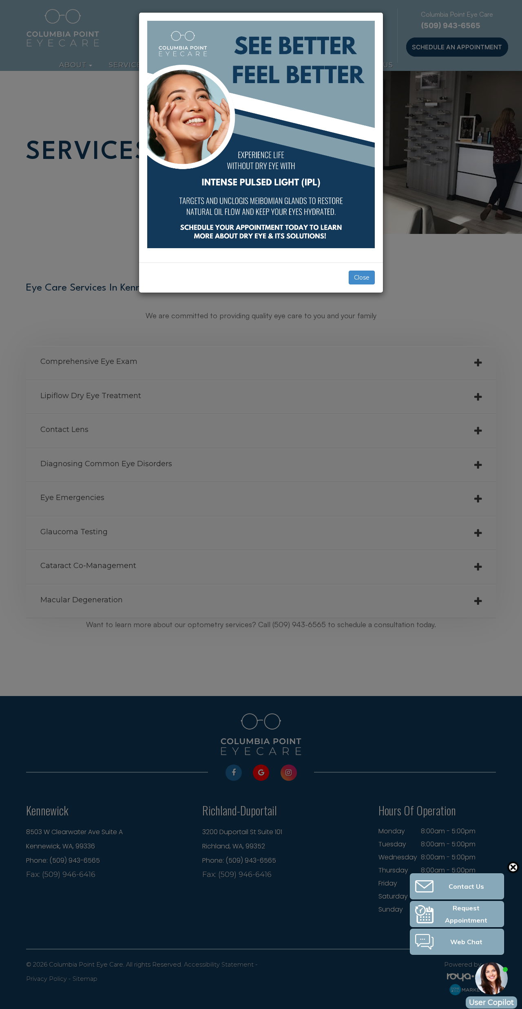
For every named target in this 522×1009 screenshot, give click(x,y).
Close (361, 277)
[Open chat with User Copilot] (491, 978)
